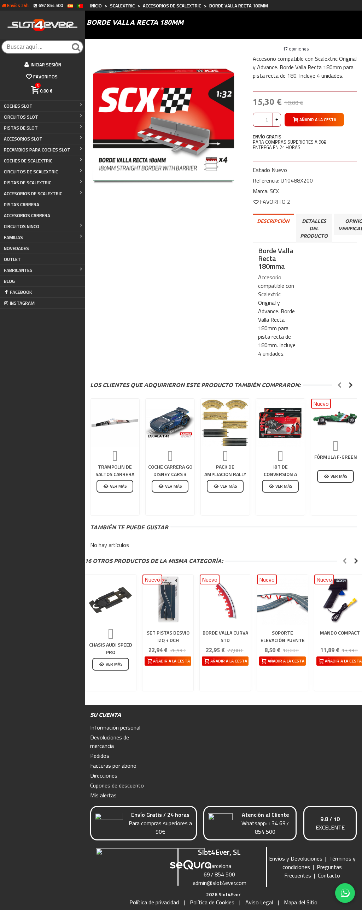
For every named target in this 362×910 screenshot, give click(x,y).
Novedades (16, 248)
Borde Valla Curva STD (225, 636)
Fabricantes (18, 270)
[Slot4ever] (42, 25)
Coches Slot (18, 105)
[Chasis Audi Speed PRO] (110, 600)
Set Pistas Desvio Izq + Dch (168, 636)
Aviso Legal (259, 902)
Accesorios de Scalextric (33, 193)
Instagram (22, 303)
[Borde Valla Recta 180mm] (163, 121)
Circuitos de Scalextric (31, 171)
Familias (13, 237)
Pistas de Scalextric (27, 182)
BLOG (9, 281)
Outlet (12, 259)
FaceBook (21, 292)
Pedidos (99, 755)
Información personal (115, 727)
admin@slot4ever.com (219, 883)
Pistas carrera (21, 204)
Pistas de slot (21, 127)
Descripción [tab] (273, 221)
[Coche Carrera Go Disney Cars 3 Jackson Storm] (170, 423)
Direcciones (103, 775)
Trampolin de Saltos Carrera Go (114, 474)
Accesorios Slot (23, 138)
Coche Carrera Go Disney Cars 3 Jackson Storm (170, 474)
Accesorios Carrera (27, 215)
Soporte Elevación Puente (283, 636)
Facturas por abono (113, 765)
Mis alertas (103, 795)
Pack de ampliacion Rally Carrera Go (225, 474)
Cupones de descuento (117, 785)
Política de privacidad (154, 902)
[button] (339, 385)
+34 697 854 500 (272, 827)
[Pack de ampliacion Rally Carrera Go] (225, 423)
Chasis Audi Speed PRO (110, 648)
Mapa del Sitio (300, 902)
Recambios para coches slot (37, 149)
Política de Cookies (212, 902)
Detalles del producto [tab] (314, 228)
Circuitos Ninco (21, 226)
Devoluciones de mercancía (109, 741)
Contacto (329, 875)
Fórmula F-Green (335, 456)
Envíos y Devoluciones (295, 858)
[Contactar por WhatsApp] (345, 893)
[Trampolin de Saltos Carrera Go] (114, 423)
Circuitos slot (21, 116)
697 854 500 (219, 874)
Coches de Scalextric (28, 160)
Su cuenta (105, 715)
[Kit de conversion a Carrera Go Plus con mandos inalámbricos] (280, 423)
